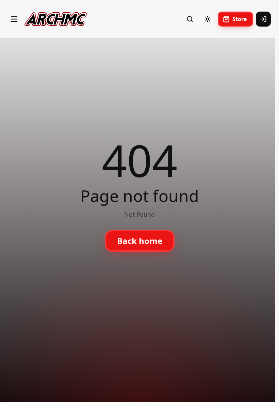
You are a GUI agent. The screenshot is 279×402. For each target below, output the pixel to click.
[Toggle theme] (207, 19)
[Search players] (189, 19)
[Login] (263, 19)
